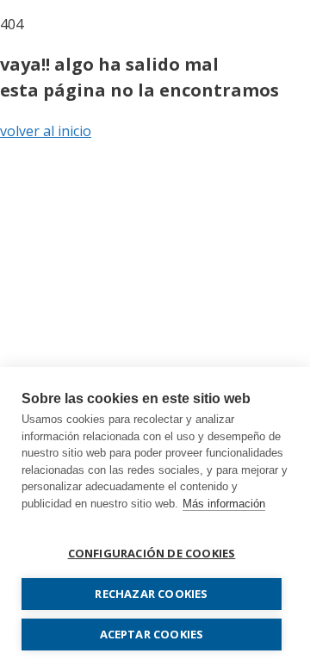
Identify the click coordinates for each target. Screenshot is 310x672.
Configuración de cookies (152, 553)
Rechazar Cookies (151, 593)
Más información (224, 503)
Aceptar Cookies (152, 634)
